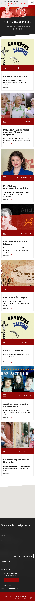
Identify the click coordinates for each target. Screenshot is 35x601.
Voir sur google (11, 580)
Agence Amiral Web (20, 596)
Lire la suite (6, 87)
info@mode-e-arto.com (11, 588)
